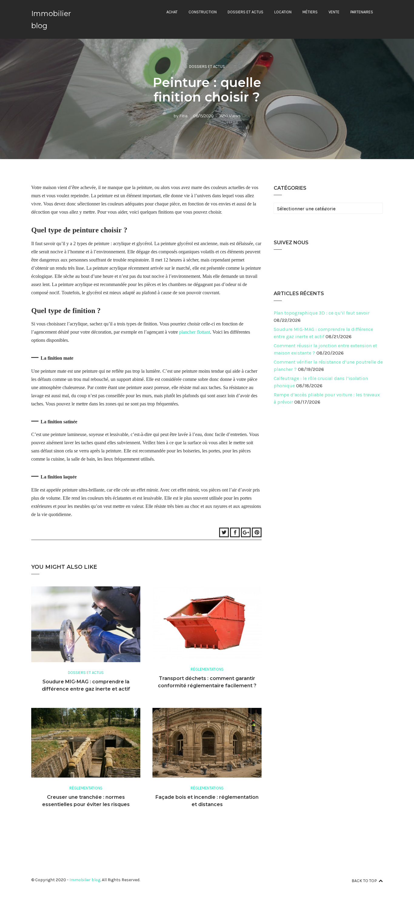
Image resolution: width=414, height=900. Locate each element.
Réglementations (207, 669)
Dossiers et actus (245, 12)
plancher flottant (194, 332)
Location (283, 12)
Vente (334, 12)
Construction (203, 12)
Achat (172, 12)
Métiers (310, 12)
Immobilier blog (84, 879)
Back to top (364, 880)
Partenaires (361, 12)
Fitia (183, 115)
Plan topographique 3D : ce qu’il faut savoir (321, 313)
